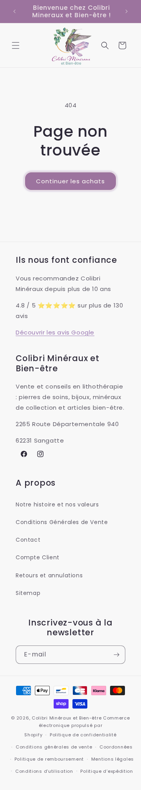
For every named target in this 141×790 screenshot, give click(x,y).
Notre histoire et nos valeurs (57, 504)
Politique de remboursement (49, 759)
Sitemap (28, 593)
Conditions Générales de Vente (62, 522)
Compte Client (38, 557)
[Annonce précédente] (14, 11)
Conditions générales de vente (54, 747)
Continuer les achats (70, 181)
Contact (28, 540)
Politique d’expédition (106, 771)
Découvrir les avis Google (55, 332)
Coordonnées (116, 747)
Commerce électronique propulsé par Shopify (77, 726)
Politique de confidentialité (83, 735)
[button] (15, 45)
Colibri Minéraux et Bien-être (66, 718)
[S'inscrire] (116, 654)
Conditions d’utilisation (44, 771)
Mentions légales (112, 759)
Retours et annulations (49, 575)
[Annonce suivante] (126, 11)
